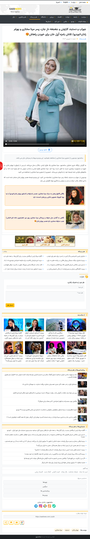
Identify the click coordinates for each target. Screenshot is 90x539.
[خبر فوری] (1, 166)
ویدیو (73, 21)
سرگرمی (45, 486)
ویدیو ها (45, 495)
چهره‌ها (45, 482)
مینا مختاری (58, 530)
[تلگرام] (36, 506)
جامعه (75, 17)
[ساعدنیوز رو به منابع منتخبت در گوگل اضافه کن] (22, 522)
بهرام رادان (75, 530)
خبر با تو (57, 21)
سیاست (83, 17)
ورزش (52, 17)
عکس (65, 21)
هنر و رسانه (33, 17)
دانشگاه (43, 17)
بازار (14, 17)
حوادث (68, 17)
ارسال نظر (10, 305)
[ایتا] (49, 506)
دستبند (67, 530)
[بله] (54, 506)
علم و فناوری (23, 17)
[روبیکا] (45, 506)
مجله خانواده (82, 21)
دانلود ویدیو (44, 150)
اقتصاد (60, 17)
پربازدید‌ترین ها (45, 491)
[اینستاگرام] (40, 506)
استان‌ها (48, 21)
